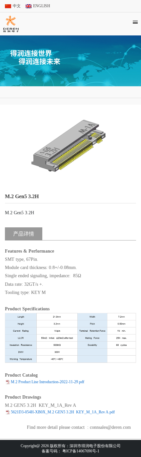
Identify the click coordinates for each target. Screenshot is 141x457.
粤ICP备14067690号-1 (80, 451)
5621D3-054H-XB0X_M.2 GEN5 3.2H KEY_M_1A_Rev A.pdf (63, 412)
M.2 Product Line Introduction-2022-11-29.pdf (47, 382)
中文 (17, 6)
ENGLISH (41, 6)
